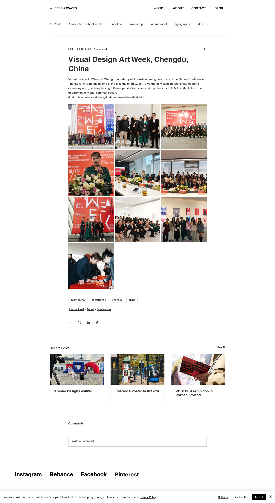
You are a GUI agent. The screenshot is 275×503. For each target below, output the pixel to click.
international (78, 299)
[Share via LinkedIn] (88, 322)
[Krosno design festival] (77, 369)
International (158, 24)
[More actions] (204, 49)
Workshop (136, 24)
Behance (61, 474)
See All (221, 347)
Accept (259, 497)
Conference (104, 309)
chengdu (117, 299)
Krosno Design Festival (73, 391)
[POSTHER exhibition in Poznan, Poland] (198, 369)
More (200, 24)
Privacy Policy (148, 497)
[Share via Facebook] (70, 322)
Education (115, 24)
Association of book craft (85, 24)
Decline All (240, 497)
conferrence (99, 299)
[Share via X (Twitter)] (79, 322)
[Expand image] (91, 126)
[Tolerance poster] (138, 369)
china (132, 299)
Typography (182, 24)
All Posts (55, 24)
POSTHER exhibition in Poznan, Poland (194, 393)
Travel (90, 309)
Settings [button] (223, 497)
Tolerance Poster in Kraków (137, 391)
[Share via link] (97, 322)
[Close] (270, 497)
